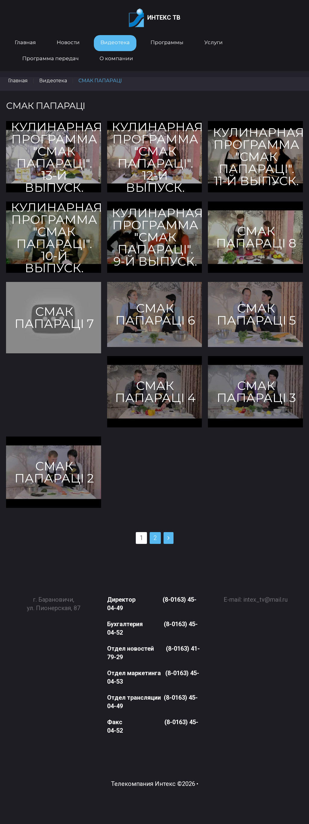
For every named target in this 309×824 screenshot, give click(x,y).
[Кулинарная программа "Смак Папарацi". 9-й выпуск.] (154, 237)
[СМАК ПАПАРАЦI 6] (154, 314)
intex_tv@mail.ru (265, 599)
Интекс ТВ (163, 17)
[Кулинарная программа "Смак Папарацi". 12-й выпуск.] (154, 156)
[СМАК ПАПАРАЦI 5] (255, 314)
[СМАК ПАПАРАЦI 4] (154, 391)
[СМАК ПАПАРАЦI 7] (53, 317)
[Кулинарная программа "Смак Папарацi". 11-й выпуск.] (255, 156)
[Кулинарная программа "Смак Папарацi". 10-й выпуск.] (53, 237)
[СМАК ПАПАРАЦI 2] (53, 472)
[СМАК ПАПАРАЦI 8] (255, 237)
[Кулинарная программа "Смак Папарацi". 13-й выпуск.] (53, 156)
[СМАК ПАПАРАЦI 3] (255, 391)
